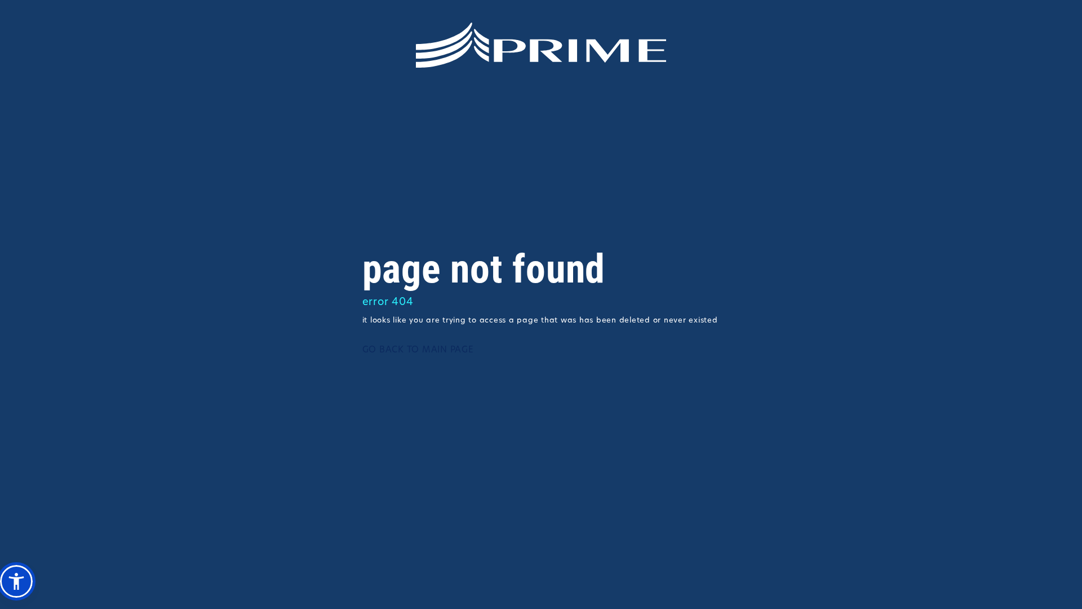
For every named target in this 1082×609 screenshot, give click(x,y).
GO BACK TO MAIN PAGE (418, 350)
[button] (16, 581)
